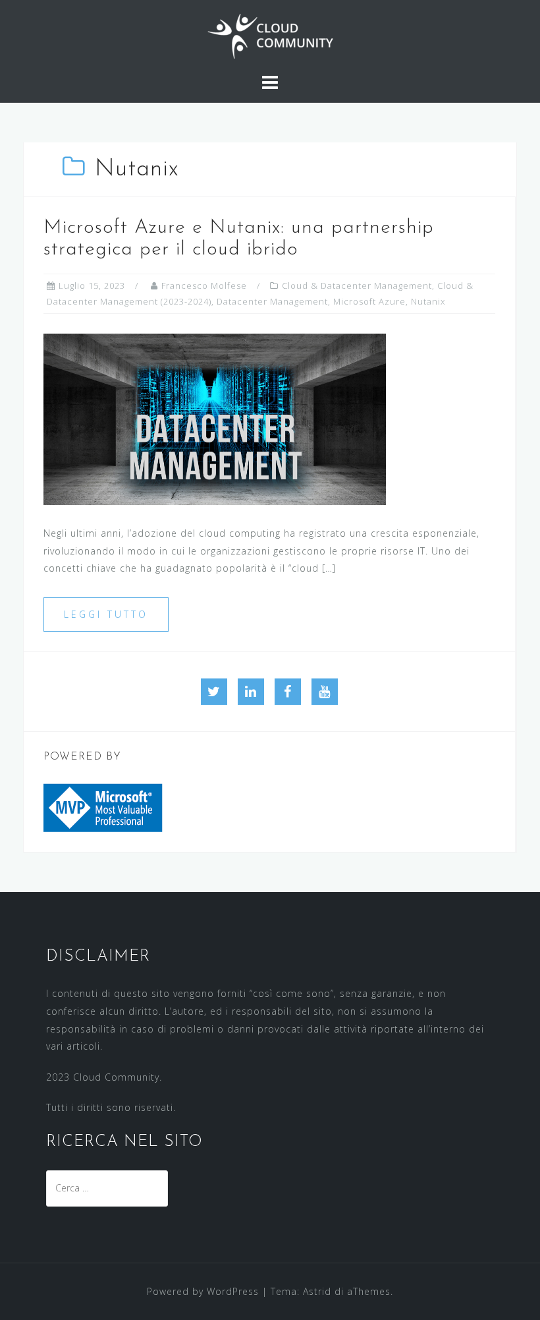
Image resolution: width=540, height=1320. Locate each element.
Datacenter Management (272, 301)
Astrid (317, 1291)
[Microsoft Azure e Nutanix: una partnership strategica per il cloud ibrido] (214, 418)
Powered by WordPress (203, 1291)
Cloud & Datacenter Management (357, 285)
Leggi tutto (106, 614)
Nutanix (428, 301)
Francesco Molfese (204, 285)
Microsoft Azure (369, 301)
